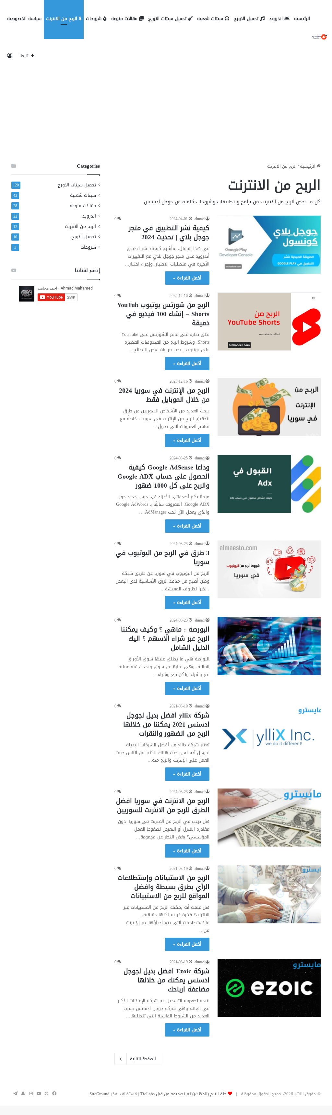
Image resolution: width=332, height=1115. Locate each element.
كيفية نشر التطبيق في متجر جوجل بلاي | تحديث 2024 (169, 232)
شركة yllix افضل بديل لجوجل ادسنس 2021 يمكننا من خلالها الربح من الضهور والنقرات (166, 724)
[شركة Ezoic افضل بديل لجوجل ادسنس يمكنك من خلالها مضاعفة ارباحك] (269, 988)
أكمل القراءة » (187, 278)
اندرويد (276, 18)
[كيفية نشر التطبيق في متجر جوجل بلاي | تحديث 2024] (269, 245)
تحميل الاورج (247, 18)
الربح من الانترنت (62, 18)
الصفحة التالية (143, 1059)
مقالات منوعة (125, 18)
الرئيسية (302, 18)
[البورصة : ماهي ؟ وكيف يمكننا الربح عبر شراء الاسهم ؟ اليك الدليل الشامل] (269, 646)
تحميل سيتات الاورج (168, 18)
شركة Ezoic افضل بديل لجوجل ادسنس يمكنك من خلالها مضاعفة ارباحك (166, 980)
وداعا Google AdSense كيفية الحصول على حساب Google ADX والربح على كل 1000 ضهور (163, 476)
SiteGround (99, 1094)
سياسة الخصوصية (24, 18)
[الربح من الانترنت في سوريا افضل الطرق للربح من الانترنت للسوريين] (269, 818)
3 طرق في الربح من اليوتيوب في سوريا (162, 557)
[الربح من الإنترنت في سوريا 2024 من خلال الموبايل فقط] (269, 407)
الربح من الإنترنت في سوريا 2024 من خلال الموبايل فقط (164, 395)
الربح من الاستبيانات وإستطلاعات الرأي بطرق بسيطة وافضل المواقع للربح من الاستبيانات (163, 887)
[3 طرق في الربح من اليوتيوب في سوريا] (269, 569)
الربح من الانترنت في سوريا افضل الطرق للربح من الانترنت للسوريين (162, 805)
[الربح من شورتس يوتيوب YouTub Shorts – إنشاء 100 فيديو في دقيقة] (269, 321)
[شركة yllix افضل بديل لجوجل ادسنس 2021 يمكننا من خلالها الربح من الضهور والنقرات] (269, 732)
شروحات (94, 18)
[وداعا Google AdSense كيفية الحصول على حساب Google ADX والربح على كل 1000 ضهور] (269, 484)
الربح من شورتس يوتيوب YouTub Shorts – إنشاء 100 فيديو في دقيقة (163, 314)
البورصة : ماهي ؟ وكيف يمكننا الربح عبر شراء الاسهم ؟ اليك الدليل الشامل (165, 638)
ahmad (200, 218)
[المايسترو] (319, 37)
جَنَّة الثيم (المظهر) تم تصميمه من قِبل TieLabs (183, 1094)
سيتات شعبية (211, 18)
